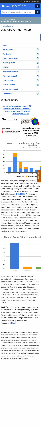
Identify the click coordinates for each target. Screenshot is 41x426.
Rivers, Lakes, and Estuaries (17, 111)
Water (7, 26)
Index (5, 45)
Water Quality (9, 63)
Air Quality (7, 54)
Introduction (8, 49)
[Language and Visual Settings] (37, 6)
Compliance (8, 80)
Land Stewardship (10, 58)
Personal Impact (10, 76)
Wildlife (6, 67)
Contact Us (8, 94)
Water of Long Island (16, 106)
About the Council (10, 89)
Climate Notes (9, 85)
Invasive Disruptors (11, 71)
